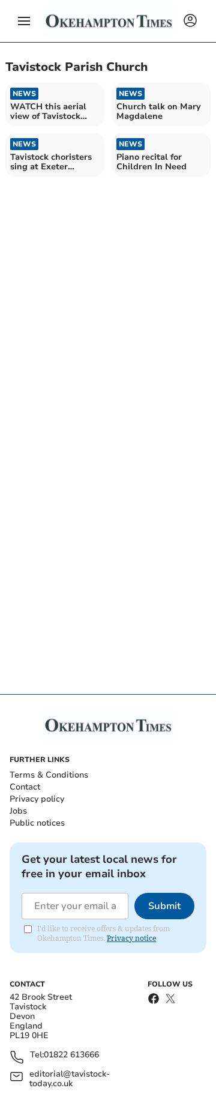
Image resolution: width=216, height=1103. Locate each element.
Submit (164, 906)
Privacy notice (131, 938)
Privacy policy (37, 799)
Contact (25, 787)
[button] (24, 21)
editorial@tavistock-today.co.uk (69, 1079)
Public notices (37, 823)
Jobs (18, 811)
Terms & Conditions (49, 775)
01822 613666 (71, 1055)
